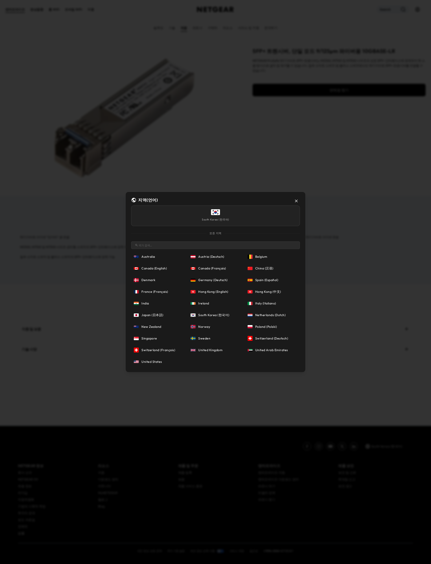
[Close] (296, 201)
